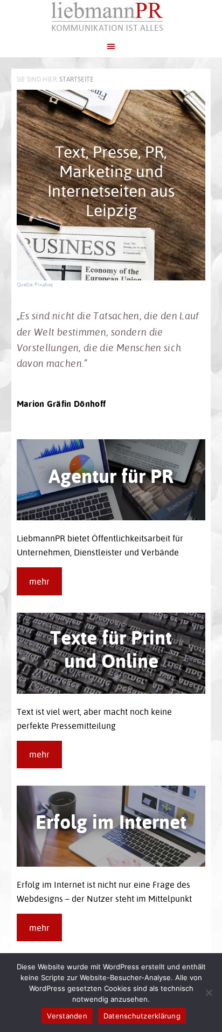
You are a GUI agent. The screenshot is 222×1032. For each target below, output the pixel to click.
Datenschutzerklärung (142, 1015)
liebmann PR (111, 16)
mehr (39, 581)
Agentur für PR (111, 475)
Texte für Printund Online (111, 649)
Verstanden (67, 1015)
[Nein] (208, 992)
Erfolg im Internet (111, 821)
